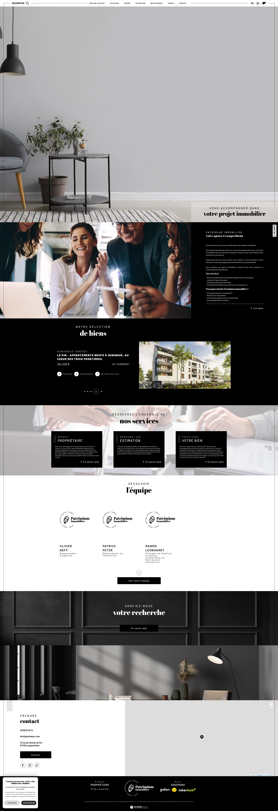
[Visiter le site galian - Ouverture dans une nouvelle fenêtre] (165, 790)
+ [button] (271, 703)
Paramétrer (12, 803)
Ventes (127, 3)
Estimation (140, 3)
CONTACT (183, 3)
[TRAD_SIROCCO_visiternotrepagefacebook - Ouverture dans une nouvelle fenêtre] (22, 765)
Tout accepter (29, 803)
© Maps (259, 775)
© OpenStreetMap (269, 775)
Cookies (191, 801)
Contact (274, 230)
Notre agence (156, 3)
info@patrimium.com (30, 736)
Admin (149, 801)
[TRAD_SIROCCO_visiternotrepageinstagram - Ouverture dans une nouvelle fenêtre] (29, 765)
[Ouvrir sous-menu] (175, 3)
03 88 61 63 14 (26, 730)
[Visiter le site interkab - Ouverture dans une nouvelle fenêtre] (187, 789)
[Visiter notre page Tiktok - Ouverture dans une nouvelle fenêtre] (37, 765)
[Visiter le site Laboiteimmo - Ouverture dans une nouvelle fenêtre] (139, 810)
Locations (114, 3)
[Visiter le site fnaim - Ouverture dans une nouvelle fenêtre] (174, 790)
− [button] (271, 706)
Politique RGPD (184, 801)
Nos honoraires (123, 801)
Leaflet (253, 775)
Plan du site (132, 801)
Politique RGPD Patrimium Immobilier (168, 801)
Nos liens (154, 801)
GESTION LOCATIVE (97, 3)
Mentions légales (142, 801)
